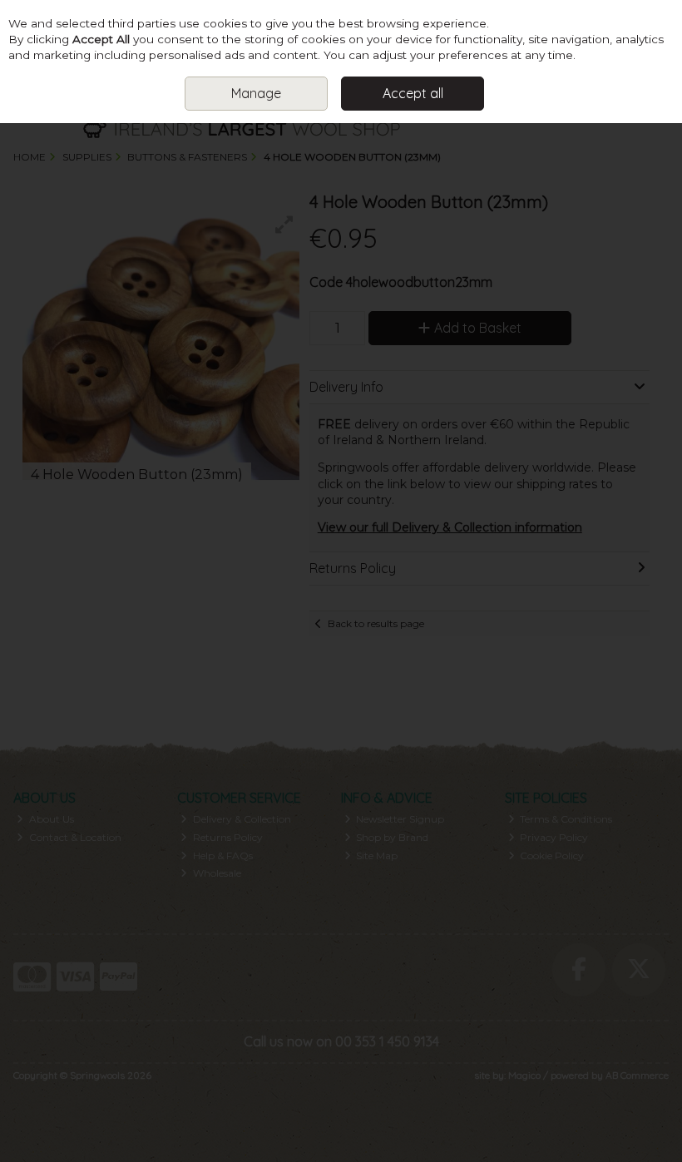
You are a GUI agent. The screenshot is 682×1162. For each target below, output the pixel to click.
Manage (256, 93)
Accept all (413, 93)
